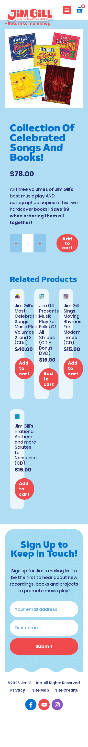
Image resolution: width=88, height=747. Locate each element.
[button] (67, 10)
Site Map (40, 690)
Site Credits (66, 690)
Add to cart (67, 243)
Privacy (17, 690)
